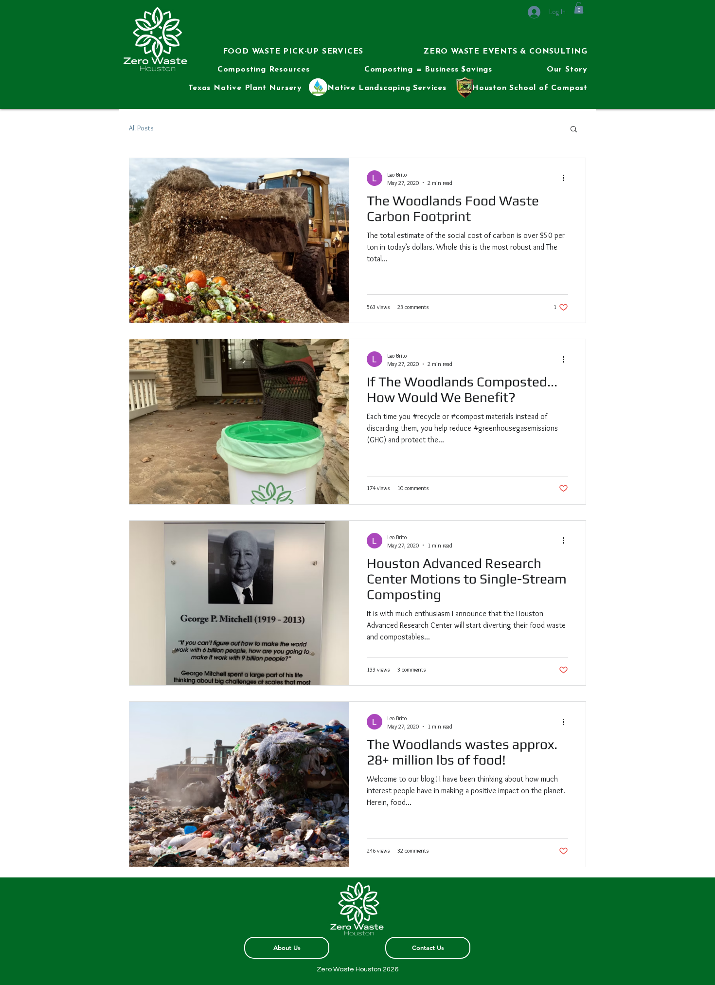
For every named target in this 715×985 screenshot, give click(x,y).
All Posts (141, 128)
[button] (270, 52)
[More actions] (566, 178)
